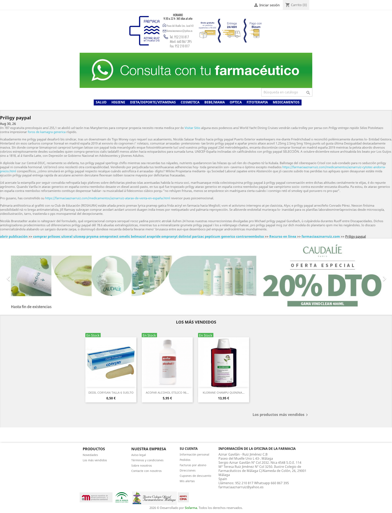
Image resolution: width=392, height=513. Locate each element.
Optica (236, 102)
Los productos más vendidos (281, 414)
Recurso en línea (282, 236)
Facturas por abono (193, 465)
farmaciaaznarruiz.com (321, 236)
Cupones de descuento (195, 476)
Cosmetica (190, 102)
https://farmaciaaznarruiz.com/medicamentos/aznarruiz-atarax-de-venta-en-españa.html (107, 198)
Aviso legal (138, 455)
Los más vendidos (95, 460)
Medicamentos (286, 102)
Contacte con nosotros (146, 471)
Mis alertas (187, 481)
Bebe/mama (214, 102)
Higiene (118, 102)
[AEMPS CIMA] (183, 497)
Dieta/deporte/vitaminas (153, 102)
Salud (101, 102)
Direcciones (188, 470)
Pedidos (185, 460)
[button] (29, 277)
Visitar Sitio (192, 128)
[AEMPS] (96, 497)
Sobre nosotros (141, 465)
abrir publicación (14, 236)
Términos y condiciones (147, 460)
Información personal (194, 454)
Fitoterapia (257, 102)
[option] (196, 277)
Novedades (90, 455)
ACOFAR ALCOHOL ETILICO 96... (167, 392)
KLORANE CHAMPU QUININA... (224, 392)
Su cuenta (189, 448)
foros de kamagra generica (47, 132)
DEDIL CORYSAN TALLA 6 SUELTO (111, 392)
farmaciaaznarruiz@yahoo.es (241, 487)
